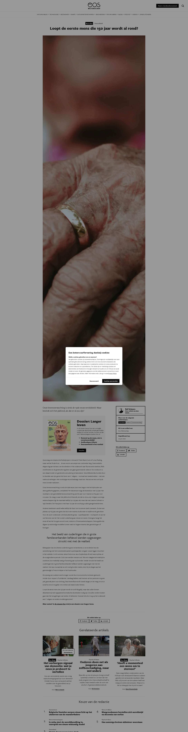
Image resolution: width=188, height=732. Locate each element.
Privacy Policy (112, 373)
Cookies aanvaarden (111, 381)
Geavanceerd (94, 381)
